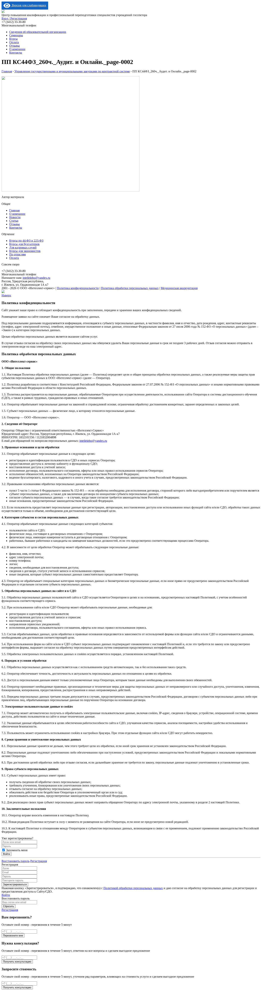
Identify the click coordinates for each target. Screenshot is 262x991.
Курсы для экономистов (24, 251)
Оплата (14, 42)
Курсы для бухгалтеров (24, 244)
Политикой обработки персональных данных (133, 888)
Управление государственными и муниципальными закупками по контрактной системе (72, 71)
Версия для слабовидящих (28, 5)
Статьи (13, 220)
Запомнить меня (16, 850)
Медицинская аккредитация (179, 288)
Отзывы (14, 45)
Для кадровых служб (22, 247)
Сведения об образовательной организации (37, 32)
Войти (6, 895)
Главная (7, 71)
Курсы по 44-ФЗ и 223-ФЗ (26, 240)
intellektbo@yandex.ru (36, 277)
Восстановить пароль (16, 861)
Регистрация (38, 861)
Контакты (15, 52)
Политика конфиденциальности (78, 288)
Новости (15, 217)
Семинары (16, 35)
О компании (17, 49)
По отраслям (17, 254)
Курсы (13, 38)
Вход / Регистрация (14, 18)
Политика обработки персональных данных (130, 288)
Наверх (6, 295)
